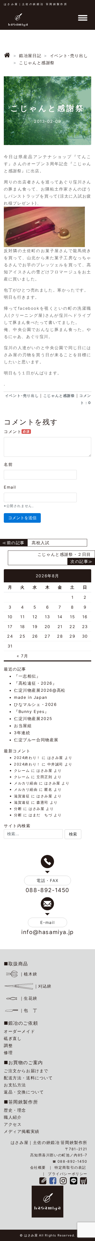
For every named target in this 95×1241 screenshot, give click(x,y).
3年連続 (22, 732)
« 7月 (22, 655)
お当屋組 (23, 725)
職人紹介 (13, 1117)
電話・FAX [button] (47, 880)
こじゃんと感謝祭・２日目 (64, 554)
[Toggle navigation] (82, 18)
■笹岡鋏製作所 (21, 1102)
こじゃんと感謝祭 (59, 395)
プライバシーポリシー (67, 1174)
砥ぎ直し (13, 1038)
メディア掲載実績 (22, 1131)
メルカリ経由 (26, 783)
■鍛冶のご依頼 (21, 1023)
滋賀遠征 (22, 796)
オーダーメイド (19, 1031)
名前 (8, 464)
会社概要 (38, 1167)
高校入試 (40, 542)
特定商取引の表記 (70, 1167)
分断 (18, 808)
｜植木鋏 (28, 973)
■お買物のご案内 (23, 1062)
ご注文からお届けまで (26, 1070)
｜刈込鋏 (43, 986)
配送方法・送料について (28, 1077)
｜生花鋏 (28, 998)
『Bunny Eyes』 (31, 711)
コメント (17, 431)
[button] (73, 834)
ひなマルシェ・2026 (35, 704)
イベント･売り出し (22, 395)
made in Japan (30, 697)
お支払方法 (15, 1084)
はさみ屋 (55, 757)
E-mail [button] (47, 922)
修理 (8, 1052)
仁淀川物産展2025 (33, 718)
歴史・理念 (15, 1110)
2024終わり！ (27, 757)
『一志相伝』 (27, 676)
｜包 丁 (28, 1010)
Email (10, 487)
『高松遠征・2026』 (35, 683)
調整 (8, 1045)
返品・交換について (24, 1091)
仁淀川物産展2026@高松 (40, 690)
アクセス (13, 1124)
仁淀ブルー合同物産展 (36, 739)
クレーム (22, 770)
